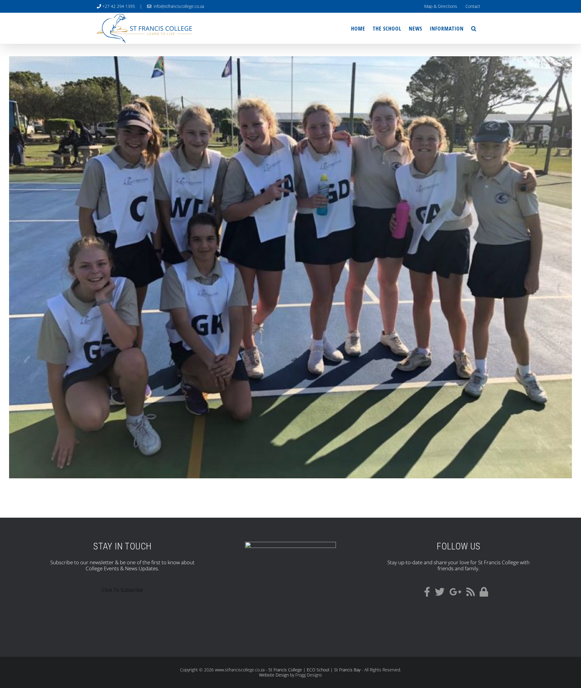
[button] (474, 28)
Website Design (274, 675)
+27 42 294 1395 (118, 6)
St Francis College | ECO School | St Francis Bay (314, 670)
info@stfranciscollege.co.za (177, 6)
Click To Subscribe (122, 589)
